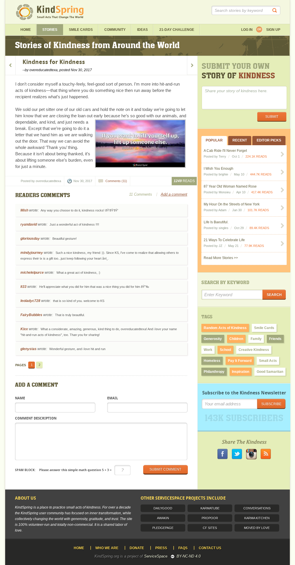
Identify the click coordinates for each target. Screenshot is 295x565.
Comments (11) (116, 181)
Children (236, 339)
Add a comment (174, 194)
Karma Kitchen (257, 518)
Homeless (212, 361)
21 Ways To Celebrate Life (224, 240)
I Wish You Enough (218, 169)
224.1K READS (256, 156)
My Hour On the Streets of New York (232, 204)
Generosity (213, 339)
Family (256, 339)
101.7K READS (258, 210)
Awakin (163, 518)
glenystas (28, 349)
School (225, 350)
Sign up (273, 30)
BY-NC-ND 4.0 (189, 556)
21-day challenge (176, 30)
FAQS (183, 548)
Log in (247, 30)
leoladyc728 (30, 301)
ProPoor (210, 518)
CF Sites (210, 528)
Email (112, 398)
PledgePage (162, 528)
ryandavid (28, 224)
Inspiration (240, 372)
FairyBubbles (31, 315)
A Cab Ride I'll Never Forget (225, 151)
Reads (184, 181)
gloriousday (30, 239)
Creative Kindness (254, 350)
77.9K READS (254, 245)
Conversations (257, 508)
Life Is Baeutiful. (216, 222)
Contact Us (210, 548)
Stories (49, 30)
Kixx (24, 329)
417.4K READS (262, 192)
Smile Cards (81, 30)
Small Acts (268, 361)
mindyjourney (31, 253)
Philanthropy (214, 372)
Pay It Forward (239, 361)
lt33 (23, 287)
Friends (275, 339)
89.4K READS (259, 228)
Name (20, 398)
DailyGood (163, 508)
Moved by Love (257, 528)
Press (161, 548)
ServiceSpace (155, 556)
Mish (24, 210)
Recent (239, 140)
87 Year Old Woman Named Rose (230, 186)
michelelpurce (32, 273)
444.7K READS (260, 174)
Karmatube (210, 508)
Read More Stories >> (221, 258)
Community (115, 30)
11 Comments (140, 194)
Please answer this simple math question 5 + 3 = (63, 470)
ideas (142, 30)
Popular (214, 140)
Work (208, 350)
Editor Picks (269, 140)
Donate (137, 548)
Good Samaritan (270, 372)
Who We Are (106, 548)
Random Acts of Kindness (225, 328)
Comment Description (35, 419)
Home (25, 30)
